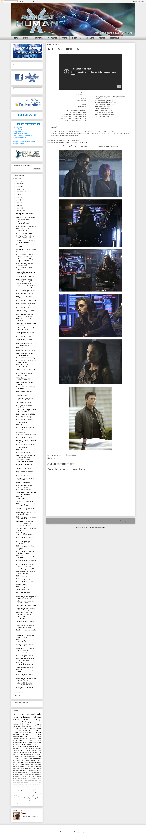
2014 (17, 181)
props (21, 730)
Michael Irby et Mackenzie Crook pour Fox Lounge (24, 340)
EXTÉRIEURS (77, 38)
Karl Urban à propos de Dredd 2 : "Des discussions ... (26, 273)
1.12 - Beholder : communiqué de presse (25, 556)
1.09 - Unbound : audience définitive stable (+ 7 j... (24, 315)
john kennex (20, 738)
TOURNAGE (52, 38)
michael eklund (19, 766)
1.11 (54, 458)
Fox (23, 726)
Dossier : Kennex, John (23, 633)
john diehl (31, 774)
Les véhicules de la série (23, 403)
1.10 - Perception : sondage (25, 546)
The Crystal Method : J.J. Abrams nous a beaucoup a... (25, 465)
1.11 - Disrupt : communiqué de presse (26, 670)
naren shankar (27, 744)
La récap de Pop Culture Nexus (26, 249)
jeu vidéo (34, 764)
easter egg (21, 742)
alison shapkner (19, 756)
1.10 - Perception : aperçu (24, 579)
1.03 (35, 736)
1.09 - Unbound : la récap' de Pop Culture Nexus (25, 659)
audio (26, 762)
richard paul (34, 798)
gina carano (29, 740)
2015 (17, 179)
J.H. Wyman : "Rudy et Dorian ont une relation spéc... (25, 237)
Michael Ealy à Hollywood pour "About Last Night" (25, 513)
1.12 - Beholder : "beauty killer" (26, 300)
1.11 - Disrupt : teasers (23, 425)
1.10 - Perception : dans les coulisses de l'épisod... (25, 565)
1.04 (25, 736)
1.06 (35, 732)
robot (26, 738)
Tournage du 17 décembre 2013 (24, 688)
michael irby (24, 734)
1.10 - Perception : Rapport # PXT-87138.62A (25, 505)
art (30, 780)
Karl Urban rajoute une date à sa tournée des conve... (26, 222)
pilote (39, 722)
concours (27, 760)
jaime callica (21, 764)
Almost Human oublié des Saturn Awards (26, 245)
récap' (19, 762)
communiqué (33, 738)
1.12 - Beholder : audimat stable (24, 268)
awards (31, 762)
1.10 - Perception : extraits (24, 581)
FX (13, 756)
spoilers (15, 742)
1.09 (35, 728)
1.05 (32, 736)
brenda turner (16, 782)
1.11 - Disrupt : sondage (24, 417)
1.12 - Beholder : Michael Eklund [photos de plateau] (25, 280)
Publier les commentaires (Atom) (95, 527)
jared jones (21, 790)
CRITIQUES (39, 38)
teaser (27, 752)
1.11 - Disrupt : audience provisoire (24, 406)
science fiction (24, 768)
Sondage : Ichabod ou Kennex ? (26, 501)
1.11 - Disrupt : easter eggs (25, 445)
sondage (22, 732)
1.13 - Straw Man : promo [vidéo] (24, 297)
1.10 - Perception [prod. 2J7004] (24, 542)
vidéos (29, 770)
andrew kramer (22, 772)
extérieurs (30, 786)
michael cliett (20, 776)
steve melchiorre (29, 802)
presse (32, 722)
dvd (18, 754)
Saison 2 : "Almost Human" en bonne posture (25, 370)
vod (40, 752)
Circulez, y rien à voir (22, 590)
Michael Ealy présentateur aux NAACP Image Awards (25, 534)
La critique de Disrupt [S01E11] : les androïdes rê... (26, 410)
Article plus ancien (126, 521)
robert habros (28, 776)
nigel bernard (34, 796)
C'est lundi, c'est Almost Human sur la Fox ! (26, 324)
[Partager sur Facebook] (73, 455)
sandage (22, 800)
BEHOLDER (114, 146)
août (18, 194)
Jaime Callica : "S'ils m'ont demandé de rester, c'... (24, 613)
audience (16, 728)
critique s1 (34, 742)
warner (15, 754)
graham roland (30, 788)
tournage (36, 719)
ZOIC (16, 772)
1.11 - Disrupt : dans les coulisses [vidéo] (24, 392)
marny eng (25, 794)
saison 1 (30, 732)
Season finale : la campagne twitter (24, 214)
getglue (15, 764)
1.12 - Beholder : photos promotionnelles (24, 486)
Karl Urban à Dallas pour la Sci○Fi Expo (24, 618)
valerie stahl (34, 752)
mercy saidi (38, 794)
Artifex (24, 778)
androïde (26, 754)
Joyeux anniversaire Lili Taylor (25, 351)
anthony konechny (35, 748)
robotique (38, 740)
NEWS (16, 38)
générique (19, 774)
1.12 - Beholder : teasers (24, 336)
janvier (18, 692)
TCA (34, 744)
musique (22, 752)
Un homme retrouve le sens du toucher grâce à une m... (25, 645)
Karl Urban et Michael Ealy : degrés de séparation (24, 354)
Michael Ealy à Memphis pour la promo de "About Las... (26, 597)
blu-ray (33, 780)
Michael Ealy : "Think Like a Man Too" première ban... (26, 493)
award (26, 756)
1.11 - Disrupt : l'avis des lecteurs (24, 320)
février (18, 211)
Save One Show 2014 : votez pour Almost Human (25, 218)
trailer (21, 754)
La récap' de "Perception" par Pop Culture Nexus (25, 509)
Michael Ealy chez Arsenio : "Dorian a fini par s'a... (24, 379)
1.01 (28, 736)
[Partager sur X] (71, 455)
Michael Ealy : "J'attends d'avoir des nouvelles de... (26, 679)
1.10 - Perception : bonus (24, 437)
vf (26, 770)
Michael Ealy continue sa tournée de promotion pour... (25, 663)
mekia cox (31, 794)
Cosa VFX (33, 770)
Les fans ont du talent (23, 422)
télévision (22, 770)
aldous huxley (19, 780)
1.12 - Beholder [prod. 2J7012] (26, 291)
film (40, 786)
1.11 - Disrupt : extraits (23, 453)
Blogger (83, 832)
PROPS (64, 38)
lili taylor (37, 724)
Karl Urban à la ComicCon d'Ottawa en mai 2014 (24, 684)
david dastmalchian (31, 784)
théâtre (20, 778)
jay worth (28, 764)
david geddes (37, 762)
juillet (18, 197)
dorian (39, 738)
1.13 (31, 734)
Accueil (90, 521)
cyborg (36, 772)
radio (24, 798)
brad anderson (32, 756)
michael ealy (34, 714)
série (39, 732)
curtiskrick (23, 784)
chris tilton (20, 760)
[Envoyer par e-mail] (67, 455)
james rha (15, 790)
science (27, 730)
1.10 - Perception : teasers (24, 587)
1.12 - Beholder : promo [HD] (25, 358)
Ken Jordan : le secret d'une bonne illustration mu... (24, 522)
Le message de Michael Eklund (25, 288)
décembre (19, 184)
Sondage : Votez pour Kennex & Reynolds (26, 441)
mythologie (34, 760)
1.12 (39, 734)
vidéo (15, 716)
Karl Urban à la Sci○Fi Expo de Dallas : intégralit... (25, 572)
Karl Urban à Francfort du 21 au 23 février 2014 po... (26, 344)
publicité (19, 798)
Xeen (24, 813)
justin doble (38, 774)
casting (39, 756)
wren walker (16, 804)
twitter (15, 722)
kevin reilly (38, 750)
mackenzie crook (18, 736)
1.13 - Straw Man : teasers (24, 233)
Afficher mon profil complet (29, 816)
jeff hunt (28, 742)
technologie (27, 750)
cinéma (15, 724)
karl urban (19, 714)
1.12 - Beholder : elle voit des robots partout (25, 230)
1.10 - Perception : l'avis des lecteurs (25, 428)
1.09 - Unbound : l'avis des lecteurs (24, 593)
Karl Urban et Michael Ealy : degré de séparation (24, 260)
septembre (20, 192)
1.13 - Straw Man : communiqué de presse (26, 387)
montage (28, 796)
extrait (32, 746)
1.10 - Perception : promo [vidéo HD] (24, 675)
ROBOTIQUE (114, 38)
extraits (39, 754)
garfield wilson (18, 740)
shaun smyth (21, 802)
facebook (36, 786)
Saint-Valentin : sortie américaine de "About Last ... (25, 460)
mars (18, 208)
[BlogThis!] (69, 455)
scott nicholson (37, 776)
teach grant (38, 802)
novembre (19, 186)
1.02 (22, 728)
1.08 (14, 738)
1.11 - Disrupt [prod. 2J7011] (25, 414)
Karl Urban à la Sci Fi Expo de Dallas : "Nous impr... (25, 609)
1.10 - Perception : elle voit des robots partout (26, 518)
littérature (15, 752)
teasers (20, 758)
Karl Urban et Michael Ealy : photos (24, 383)
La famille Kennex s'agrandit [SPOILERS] (25, 479)
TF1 (23, 748)
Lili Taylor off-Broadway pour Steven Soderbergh (25, 241)
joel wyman (25, 724)
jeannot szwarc (18, 750)
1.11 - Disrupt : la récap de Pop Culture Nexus (26, 361)
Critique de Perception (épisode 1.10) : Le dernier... (26, 561)
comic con (28, 728)
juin (17, 200)
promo (25, 719)
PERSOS (102, 38)
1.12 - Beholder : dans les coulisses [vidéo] (24, 264)
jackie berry (38, 788)
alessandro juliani (33, 758)
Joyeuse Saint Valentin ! (23, 483)
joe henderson (37, 790)
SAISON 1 (26, 38)
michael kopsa (16, 796)
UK (27, 748)
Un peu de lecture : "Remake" (25, 276)
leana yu (19, 794)
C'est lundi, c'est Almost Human (26, 435)
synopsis (15, 778)
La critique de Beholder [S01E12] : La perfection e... (26, 284)
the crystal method (35, 768)
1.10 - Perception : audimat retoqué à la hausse (24, 538)
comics (18, 784)
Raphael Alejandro (32, 778)
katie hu (30, 792)
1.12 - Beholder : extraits (24, 307)
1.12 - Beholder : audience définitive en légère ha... (24, 255)
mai (17, 203)
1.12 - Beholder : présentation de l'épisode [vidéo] (25, 304)
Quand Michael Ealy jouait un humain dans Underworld (25, 626)
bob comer (38, 780)
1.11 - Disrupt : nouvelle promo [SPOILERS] (26, 498)
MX (33, 750)
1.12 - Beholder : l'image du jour (26, 226)
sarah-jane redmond (31, 800)
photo (16, 719)
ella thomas (20, 786)
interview (26, 716)
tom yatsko (16, 770)
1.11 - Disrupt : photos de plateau (24, 472)
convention (17, 726)
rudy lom (15, 758)
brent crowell (24, 782)
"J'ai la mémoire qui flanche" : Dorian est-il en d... (25, 399)
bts (38, 728)
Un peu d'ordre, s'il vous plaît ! (25, 569)
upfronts (25, 758)
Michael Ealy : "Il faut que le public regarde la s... (25, 649)
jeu (32, 790)
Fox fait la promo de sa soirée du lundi (25, 622)
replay (28, 798)
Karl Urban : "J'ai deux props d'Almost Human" (25, 602)
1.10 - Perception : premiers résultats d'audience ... (25, 552)
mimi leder (23, 796)
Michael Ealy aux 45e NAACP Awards (25, 333)
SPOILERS (90, 38)
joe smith (15, 792)
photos (37, 716)
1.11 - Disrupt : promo (23, 576)
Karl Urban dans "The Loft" (24, 667)
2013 (17, 696)
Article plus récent (54, 521)
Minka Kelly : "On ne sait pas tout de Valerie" (25, 636)
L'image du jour (20, 432)
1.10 (33, 730)
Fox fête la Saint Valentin (24, 468)
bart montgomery (24, 746)
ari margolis (32, 754)
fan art (38, 726)
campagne (16, 734)
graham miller (22, 788)
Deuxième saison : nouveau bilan (26, 630)
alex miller (26, 780)
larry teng (38, 746)
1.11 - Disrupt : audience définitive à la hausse (24, 374)
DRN (22, 762)
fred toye (15, 788)
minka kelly (24, 722)
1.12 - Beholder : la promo (24, 419)
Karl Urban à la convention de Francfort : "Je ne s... (25, 328)
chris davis (31, 782)
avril (17, 205)
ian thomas (26, 774)
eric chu (25, 786)
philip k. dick (28, 766)
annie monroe (30, 772)
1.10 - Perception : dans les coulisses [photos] (25, 640)
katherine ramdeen (23, 792)
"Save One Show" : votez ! (24, 395)
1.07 (39, 736)
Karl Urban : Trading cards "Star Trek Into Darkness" (26, 456)
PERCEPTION (83, 146)
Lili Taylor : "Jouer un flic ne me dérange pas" (26, 529)
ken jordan (36, 792)
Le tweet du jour (21, 584)
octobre (19, 189)
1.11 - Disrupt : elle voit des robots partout (25, 365)
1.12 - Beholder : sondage (24, 293)
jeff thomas (28, 790)
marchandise (16, 748)
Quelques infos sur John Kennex (26, 252)
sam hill (34, 766)
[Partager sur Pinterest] (75, 455)
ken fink (15, 776)
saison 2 (30, 726)
